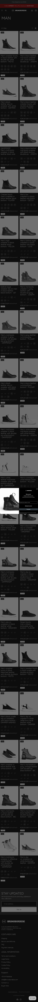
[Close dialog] (37, 489)
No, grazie (28, 509)
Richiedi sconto (28, 505)
